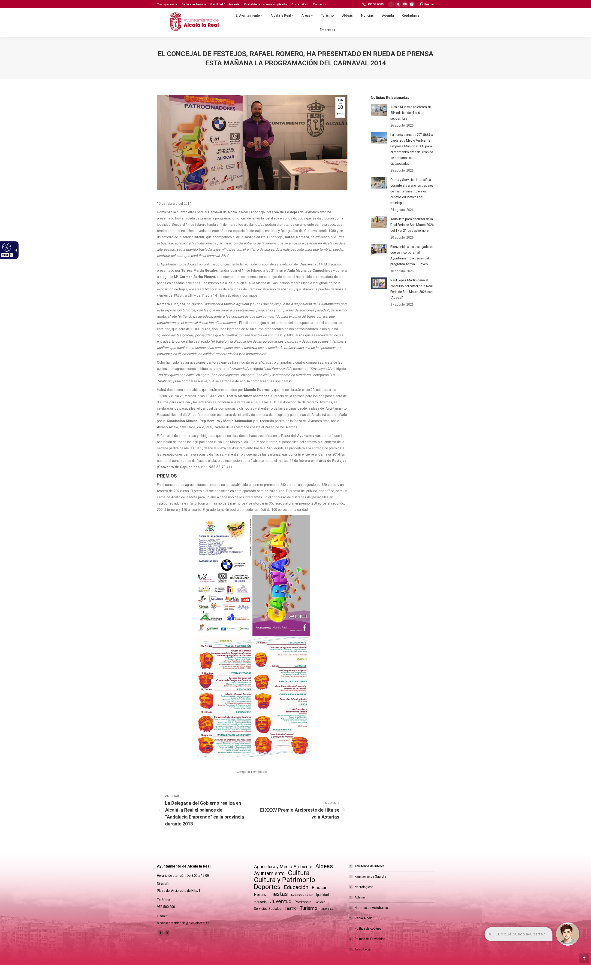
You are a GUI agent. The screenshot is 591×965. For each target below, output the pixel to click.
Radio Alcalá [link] (364, 918)
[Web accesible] (6, 247)
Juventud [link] (281, 901)
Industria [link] (260, 902)
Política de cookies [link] (368, 928)
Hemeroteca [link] (259, 771)
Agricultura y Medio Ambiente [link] (283, 866)
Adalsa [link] (360, 897)
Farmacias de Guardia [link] (370, 876)
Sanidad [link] (320, 902)
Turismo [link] (308, 908)
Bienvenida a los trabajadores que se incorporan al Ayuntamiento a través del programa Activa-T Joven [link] (411, 255)
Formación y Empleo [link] (302, 895)
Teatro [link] (290, 908)
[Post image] (379, 110)
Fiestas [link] (278, 894)
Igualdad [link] (322, 895)
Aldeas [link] (324, 866)
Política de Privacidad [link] (370, 939)
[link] (167, 4)
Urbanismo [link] (326, 908)
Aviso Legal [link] (363, 949)
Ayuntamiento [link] (269, 873)
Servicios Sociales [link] (267, 908)
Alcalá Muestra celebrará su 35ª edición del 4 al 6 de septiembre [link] (410, 112)
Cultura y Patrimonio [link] (284, 880)
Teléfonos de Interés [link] (370, 866)
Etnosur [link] (319, 887)
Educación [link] (296, 887)
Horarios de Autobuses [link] (371, 908)
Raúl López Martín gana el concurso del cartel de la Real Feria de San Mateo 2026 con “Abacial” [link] (411, 288)
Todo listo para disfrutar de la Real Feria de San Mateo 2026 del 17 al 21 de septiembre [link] (412, 224)
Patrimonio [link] (303, 902)
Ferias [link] (260, 894)
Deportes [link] (267, 887)
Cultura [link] (299, 873)
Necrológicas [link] (364, 887)
